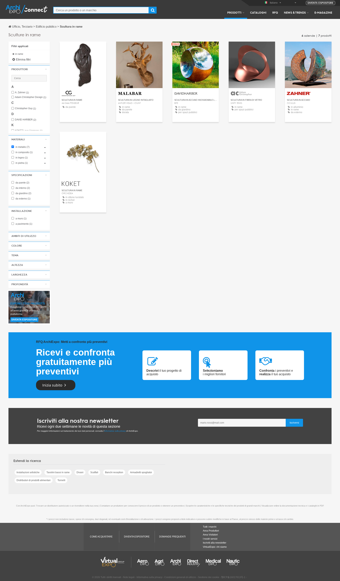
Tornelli (61, 480)
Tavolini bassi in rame (58, 472)
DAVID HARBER (25, 119)
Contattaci (83, 48)
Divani (80, 472)
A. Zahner (22, 92)
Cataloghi (258, 12)
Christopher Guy (25, 108)
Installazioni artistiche (28, 472)
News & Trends (295, 12)
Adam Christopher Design (30, 97)
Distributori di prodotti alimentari (34, 480)
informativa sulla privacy (115, 431)
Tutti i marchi (209, 526)
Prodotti (234, 12)
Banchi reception (114, 472)
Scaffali (94, 472)
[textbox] (101, 10)
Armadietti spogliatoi (141, 472)
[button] (29, 69)
